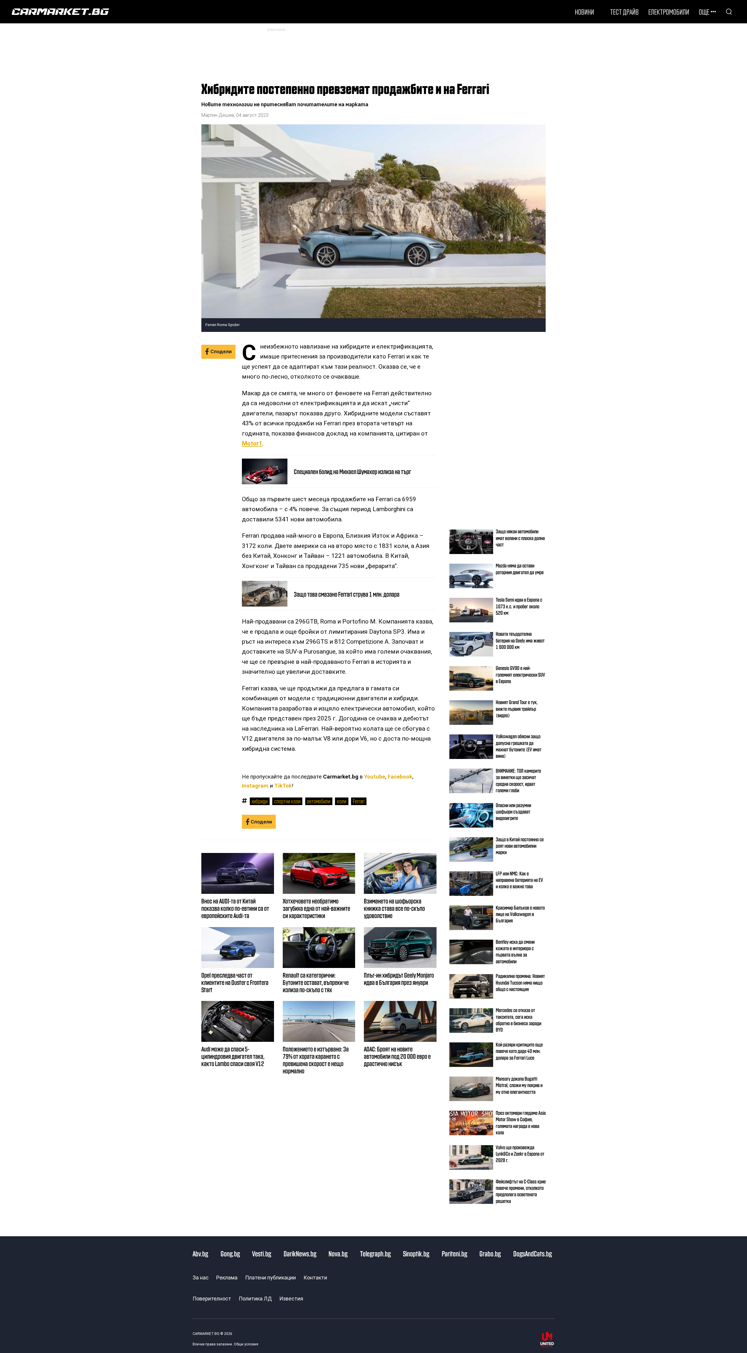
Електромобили (668, 12)
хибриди (260, 801)
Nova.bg (338, 1253)
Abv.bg (200, 1253)
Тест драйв (624, 12)
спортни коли (287, 801)
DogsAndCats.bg (532, 1253)
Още (704, 12)
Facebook (400, 777)
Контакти (315, 1277)
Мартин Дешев (217, 115)
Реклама (227, 1277)
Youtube (374, 777)
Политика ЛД (255, 1298)
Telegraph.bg (375, 1253)
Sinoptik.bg (416, 1253)
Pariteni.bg (454, 1253)
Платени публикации (270, 1277)
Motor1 (252, 443)
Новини (584, 12)
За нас (201, 1277)
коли (341, 801)
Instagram (255, 786)
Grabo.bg (490, 1253)
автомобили (318, 801)
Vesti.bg (261, 1253)
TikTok (283, 786)
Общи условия (246, 1344)
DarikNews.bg (300, 1253)
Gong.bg (230, 1253)
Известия (291, 1298)
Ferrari (358, 801)
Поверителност (212, 1298)
